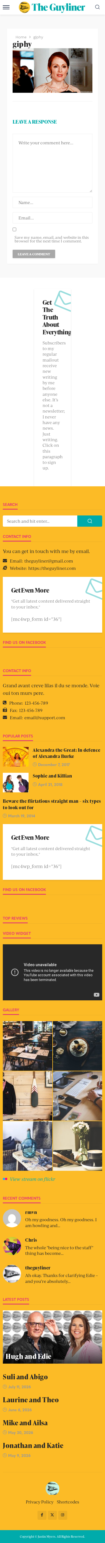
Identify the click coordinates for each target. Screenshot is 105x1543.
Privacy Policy (39, 1502)
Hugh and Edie (29, 1356)
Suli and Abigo (25, 1376)
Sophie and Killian (52, 776)
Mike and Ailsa (25, 1422)
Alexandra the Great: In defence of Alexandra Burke (67, 753)
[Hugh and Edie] (52, 1337)
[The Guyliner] (52, 1487)
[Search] (97, 7)
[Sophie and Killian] (16, 782)
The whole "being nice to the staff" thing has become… (59, 1250)
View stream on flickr (32, 1179)
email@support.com (44, 717)
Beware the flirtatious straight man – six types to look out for (52, 804)
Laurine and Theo (31, 1399)
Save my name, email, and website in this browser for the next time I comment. (52, 239)
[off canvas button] (6, 7)
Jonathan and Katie (33, 1445)
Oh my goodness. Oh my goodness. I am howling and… (61, 1222)
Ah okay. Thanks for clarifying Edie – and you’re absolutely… (61, 1278)
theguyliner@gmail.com (48, 561)
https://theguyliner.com (52, 568)
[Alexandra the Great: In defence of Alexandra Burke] (16, 757)
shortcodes (68, 1502)
